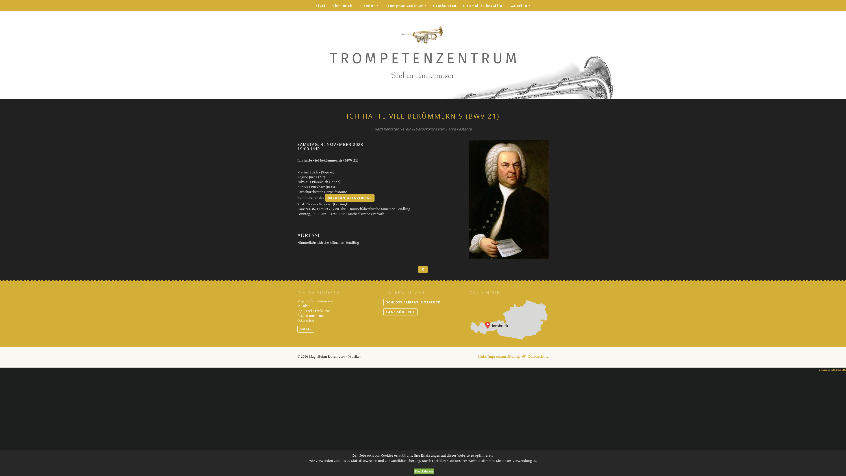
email (306, 329)
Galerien (522, 7)
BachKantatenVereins (350, 198)
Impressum (497, 356)
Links (482, 356)
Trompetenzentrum (407, 7)
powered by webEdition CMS (832, 370)
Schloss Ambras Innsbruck (413, 302)
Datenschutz (538, 356)
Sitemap (513, 356)
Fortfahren (424, 471)
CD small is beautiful (483, 5)
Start (321, 5)
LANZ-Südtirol (400, 312)
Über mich (342, 5)
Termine (370, 7)
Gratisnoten (444, 5)
